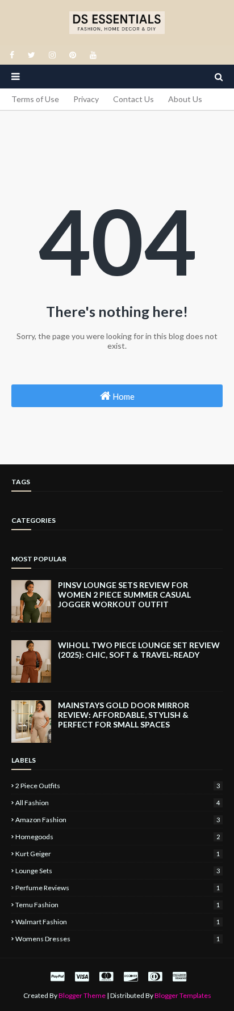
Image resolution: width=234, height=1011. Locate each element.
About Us (185, 99)
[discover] (130, 976)
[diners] (155, 976)
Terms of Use (35, 99)
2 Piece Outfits (117, 785)
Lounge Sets (117, 870)
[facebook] (12, 55)
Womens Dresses (117, 938)
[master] (106, 976)
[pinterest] (72, 55)
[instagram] (52, 55)
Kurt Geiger (117, 853)
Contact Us (133, 99)
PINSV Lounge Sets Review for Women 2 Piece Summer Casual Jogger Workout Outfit (124, 594)
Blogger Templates (182, 995)
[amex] (178, 976)
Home (123, 396)
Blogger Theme (82, 995)
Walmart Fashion (117, 921)
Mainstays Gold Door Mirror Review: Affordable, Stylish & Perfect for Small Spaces (123, 714)
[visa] (81, 976)
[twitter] (31, 55)
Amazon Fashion (117, 819)
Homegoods (117, 836)
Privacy (86, 99)
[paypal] (57, 976)
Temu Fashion (117, 904)
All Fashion (117, 802)
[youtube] (91, 55)
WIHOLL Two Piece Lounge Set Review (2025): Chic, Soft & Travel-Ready (139, 649)
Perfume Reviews (117, 887)
